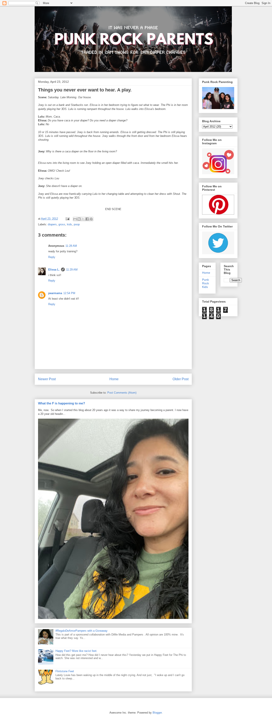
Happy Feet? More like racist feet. (76, 650)
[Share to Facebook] (87, 219)
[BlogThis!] (79, 219)
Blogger (157, 712)
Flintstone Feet (64, 671)
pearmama (55, 293)
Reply (51, 257)
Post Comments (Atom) (121, 392)
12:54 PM (69, 293)
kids (69, 224)
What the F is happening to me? (61, 403)
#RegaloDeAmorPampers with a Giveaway (81, 630)
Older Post (180, 379)
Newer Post (47, 379)
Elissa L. (54, 269)
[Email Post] (67, 218)
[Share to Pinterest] (91, 219)
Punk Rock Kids (205, 283)
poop (77, 224)
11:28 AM (71, 245)
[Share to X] (83, 219)
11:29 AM (72, 269)
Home (114, 379)
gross (61, 224)
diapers (52, 224)
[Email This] (75, 219)
